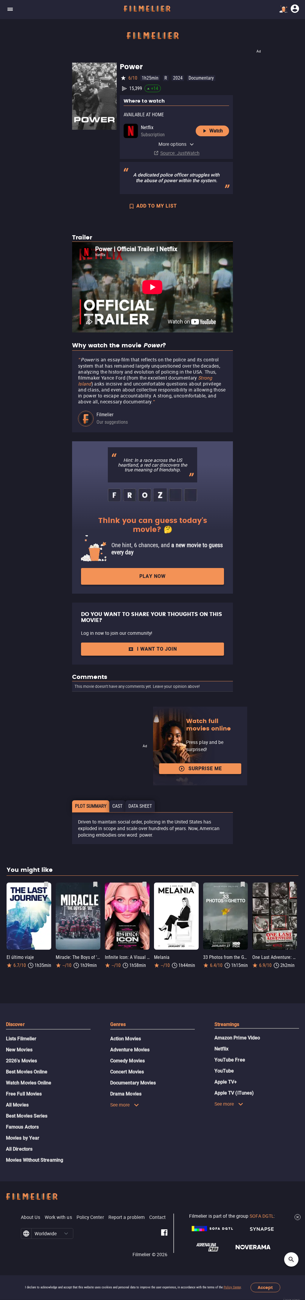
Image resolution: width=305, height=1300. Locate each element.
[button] (66, 1233)
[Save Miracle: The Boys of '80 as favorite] (95, 884)
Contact (157, 1217)
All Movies (17, 1105)
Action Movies (125, 1038)
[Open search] (291, 1259)
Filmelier (105, 414)
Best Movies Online (26, 1072)
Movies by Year (22, 1138)
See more (120, 1105)
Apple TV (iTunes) (234, 1093)
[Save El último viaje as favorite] (46, 884)
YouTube (224, 1071)
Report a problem (126, 1217)
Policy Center (232, 1287)
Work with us (58, 1217)
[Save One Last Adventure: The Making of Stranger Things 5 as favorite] (291, 884)
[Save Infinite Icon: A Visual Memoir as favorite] (144, 884)
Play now (152, 576)
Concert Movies (127, 1072)
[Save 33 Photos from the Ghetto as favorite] (242, 884)
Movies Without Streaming (34, 1160)
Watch (216, 131)
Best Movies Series (26, 1116)
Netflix (221, 1049)
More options (172, 144)
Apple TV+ (225, 1082)
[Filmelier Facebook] (164, 1233)
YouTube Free (229, 1060)
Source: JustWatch (180, 153)
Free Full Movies (24, 1094)
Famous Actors (22, 1127)
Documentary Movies (133, 1083)
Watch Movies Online (29, 1083)
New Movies (19, 1050)
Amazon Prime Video (237, 1038)
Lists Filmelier (21, 1038)
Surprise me (205, 768)
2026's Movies (21, 1061)
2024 (178, 78)
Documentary (201, 78)
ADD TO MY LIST (156, 206)
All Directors (19, 1149)
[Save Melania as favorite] (193, 884)
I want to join (157, 649)
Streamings (226, 1024)
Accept (265, 1287)
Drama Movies (125, 1094)
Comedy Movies (127, 1061)
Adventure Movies (130, 1050)
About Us (30, 1217)
